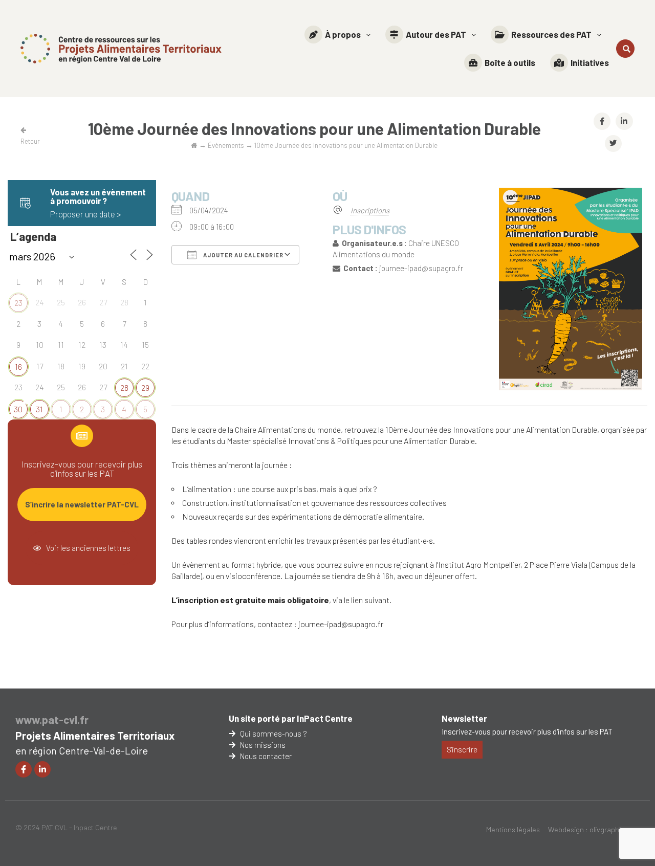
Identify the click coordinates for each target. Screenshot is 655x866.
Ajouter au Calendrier (242, 255)
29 (145, 387)
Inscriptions (370, 210)
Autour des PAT (436, 34)
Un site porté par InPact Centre (291, 718)
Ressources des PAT (551, 34)
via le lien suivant (361, 600)
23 (18, 302)
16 (18, 366)
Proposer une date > (85, 214)
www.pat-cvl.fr (52, 719)
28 (124, 387)
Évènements (226, 145)
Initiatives (590, 62)
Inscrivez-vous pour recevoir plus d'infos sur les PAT (527, 731)
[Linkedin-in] (42, 769)
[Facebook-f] (23, 769)
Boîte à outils (510, 62)
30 (18, 409)
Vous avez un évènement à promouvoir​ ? (98, 196)
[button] (337, 34)
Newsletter (464, 718)
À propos (343, 34)
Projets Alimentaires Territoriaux (94, 735)
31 (39, 409)
